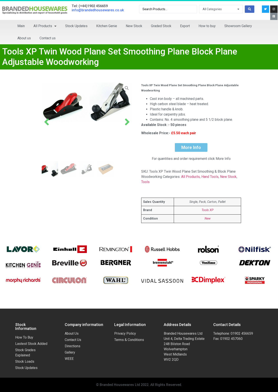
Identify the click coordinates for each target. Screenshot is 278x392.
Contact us (48, 38)
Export (185, 26)
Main (21, 26)
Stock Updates (76, 26)
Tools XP (207, 210)
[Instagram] (274, 9)
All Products (42, 26)
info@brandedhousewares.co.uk (98, 10)
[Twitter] (265, 9)
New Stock (134, 26)
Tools (145, 182)
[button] (46, 121)
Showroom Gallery (238, 26)
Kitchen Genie (106, 26)
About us (24, 38)
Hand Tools (209, 177)
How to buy (207, 26)
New (207, 218)
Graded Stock (161, 26)
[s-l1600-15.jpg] (87, 102)
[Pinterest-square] (274, 16)
